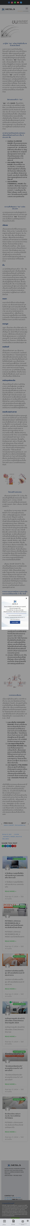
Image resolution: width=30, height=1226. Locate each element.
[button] (26, 598)
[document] (15, 613)
